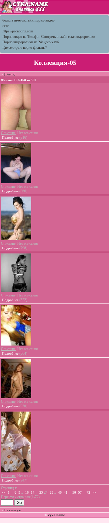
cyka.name (56, 515)
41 (66, 492)
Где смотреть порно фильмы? (24, 47)
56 (74, 492)
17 (33, 492)
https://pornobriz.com (17, 31)
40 (60, 492)
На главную (12, 510)
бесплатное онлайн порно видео (28, 20)
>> (94, 492)
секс (5, 26)
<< (4, 492)
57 (80, 492)
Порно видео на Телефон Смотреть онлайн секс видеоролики (48, 37)
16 (27, 492)
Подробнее (10, 137)
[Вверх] (9, 74)
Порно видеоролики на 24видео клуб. (31, 42)
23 (41, 492)
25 (51, 492)
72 (88, 492)
